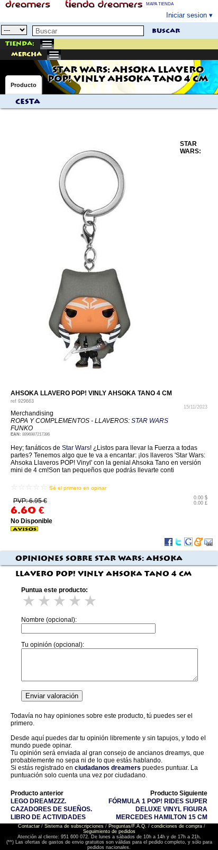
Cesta (27, 102)
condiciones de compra (176, 826)
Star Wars (76, 448)
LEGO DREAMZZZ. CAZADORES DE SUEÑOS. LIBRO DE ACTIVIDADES (51, 809)
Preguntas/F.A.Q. (127, 826)
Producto (24, 85)
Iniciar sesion (186, 15)
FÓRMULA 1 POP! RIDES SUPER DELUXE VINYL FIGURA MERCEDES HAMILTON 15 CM (157, 809)
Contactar (29, 826)
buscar (166, 31)
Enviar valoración (51, 696)
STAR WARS (149, 420)
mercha (26, 54)
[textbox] (88, 30)
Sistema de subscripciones (74, 826)
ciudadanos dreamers (108, 767)
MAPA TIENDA (160, 4)
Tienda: (19, 44)
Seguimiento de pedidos (109, 831)
